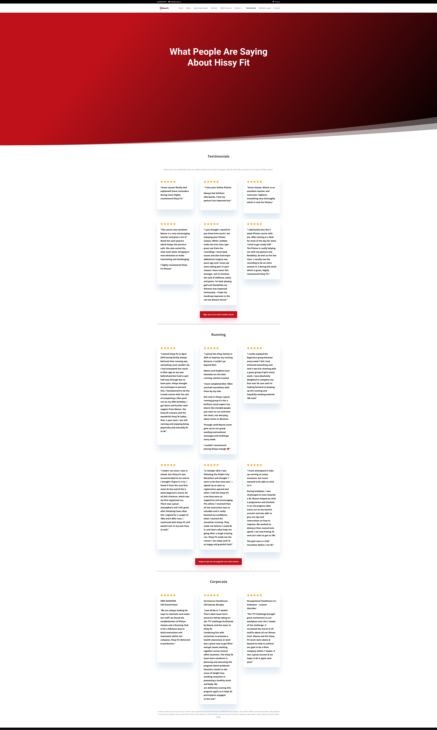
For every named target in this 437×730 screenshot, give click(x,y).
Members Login (265, 8)
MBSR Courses (225, 8)
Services (237, 8)
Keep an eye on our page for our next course (218, 561)
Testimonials (251, 8)
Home (180, 8)
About (188, 8)
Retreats (214, 8)
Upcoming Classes (201, 8)
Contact (277, 8)
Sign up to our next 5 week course (218, 314)
